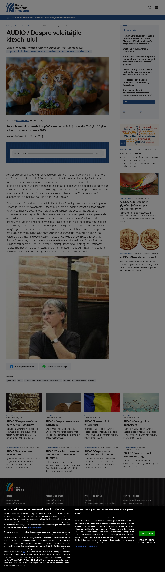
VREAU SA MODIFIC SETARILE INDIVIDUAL (146, 541)
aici (24, 552)
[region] (82, 539)
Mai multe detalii (35, 527)
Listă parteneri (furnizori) (86, 546)
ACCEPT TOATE (147, 533)
